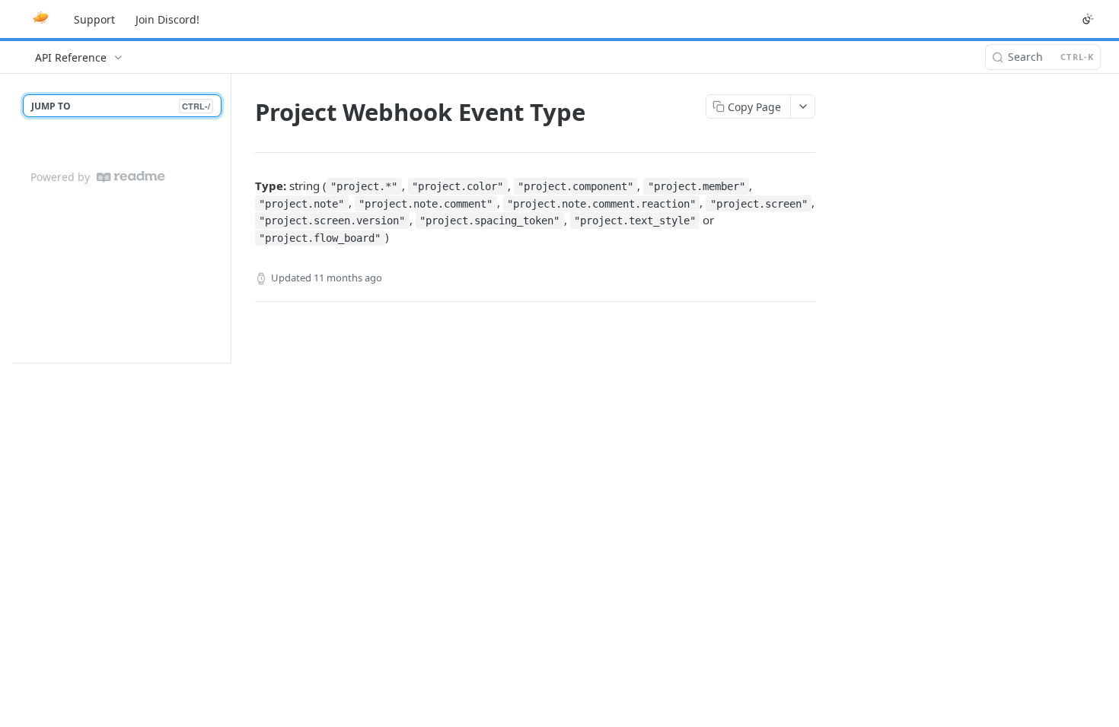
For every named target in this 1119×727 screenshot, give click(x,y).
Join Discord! (167, 19)
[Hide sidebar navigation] (228, 218)
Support (94, 19)
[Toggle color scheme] (1088, 19)
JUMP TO (120, 106)
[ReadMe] (131, 177)
